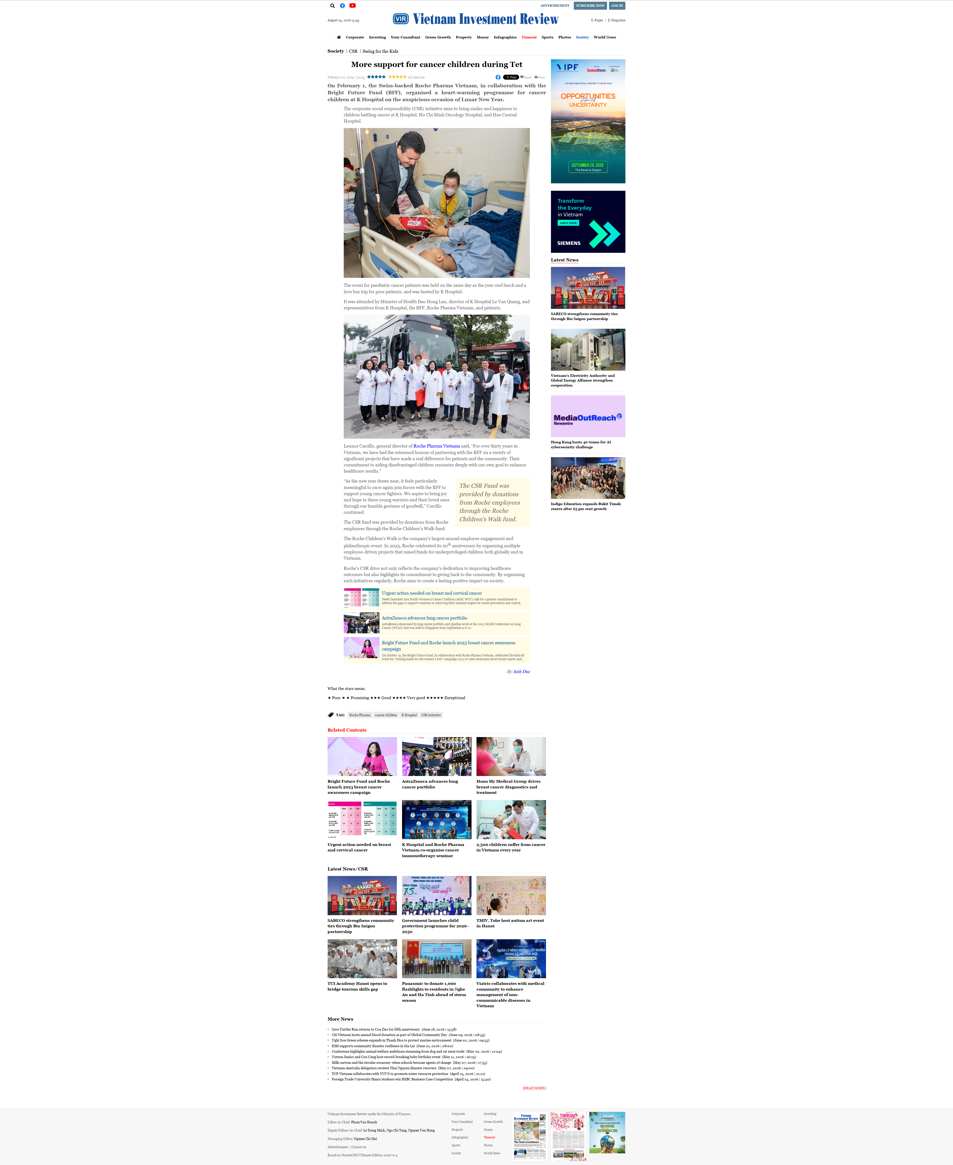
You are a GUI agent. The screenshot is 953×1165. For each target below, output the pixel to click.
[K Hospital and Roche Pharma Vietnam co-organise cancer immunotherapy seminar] (437, 819)
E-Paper (597, 20)
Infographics (505, 37)
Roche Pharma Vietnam (436, 446)
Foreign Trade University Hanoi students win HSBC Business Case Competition (393, 1078)
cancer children (386, 714)
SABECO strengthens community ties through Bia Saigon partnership (361, 926)
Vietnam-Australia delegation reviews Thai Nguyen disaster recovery (384, 1067)
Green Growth (438, 37)
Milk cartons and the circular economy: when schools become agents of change (392, 1062)
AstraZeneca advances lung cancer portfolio (424, 618)
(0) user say (416, 77)
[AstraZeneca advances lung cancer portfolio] (437, 756)
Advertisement (555, 5)
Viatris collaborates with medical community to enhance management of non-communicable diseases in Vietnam (510, 994)
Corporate (355, 37)
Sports (547, 37)
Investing (377, 37)
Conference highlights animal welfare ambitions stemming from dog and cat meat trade (398, 1051)
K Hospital (409, 714)
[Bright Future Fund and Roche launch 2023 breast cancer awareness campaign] (362, 756)
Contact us (358, 1146)
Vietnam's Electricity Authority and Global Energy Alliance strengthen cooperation (583, 380)
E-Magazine (616, 20)
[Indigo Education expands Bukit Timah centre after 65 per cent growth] (588, 478)
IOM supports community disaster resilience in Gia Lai (373, 1045)
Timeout (529, 37)
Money (483, 37)
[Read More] (534, 1088)
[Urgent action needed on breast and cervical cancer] (362, 819)
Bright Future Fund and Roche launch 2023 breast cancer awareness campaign (448, 646)
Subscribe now (590, 5)
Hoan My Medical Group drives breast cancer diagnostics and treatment (508, 787)
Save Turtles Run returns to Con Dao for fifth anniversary (376, 1029)
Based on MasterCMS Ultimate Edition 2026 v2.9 (362, 1155)
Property (464, 37)
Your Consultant (405, 37)
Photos (564, 37)
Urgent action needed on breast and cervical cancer (432, 593)
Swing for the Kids (380, 51)
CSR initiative (431, 714)
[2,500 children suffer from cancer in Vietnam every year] (511, 819)
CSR (353, 51)
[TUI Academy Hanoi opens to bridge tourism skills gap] (362, 958)
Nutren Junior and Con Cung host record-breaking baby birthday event (386, 1056)
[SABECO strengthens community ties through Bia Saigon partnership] (362, 895)
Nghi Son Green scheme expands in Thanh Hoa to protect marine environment (392, 1039)
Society (582, 37)
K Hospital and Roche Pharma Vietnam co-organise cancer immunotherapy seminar (433, 850)
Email (527, 77)
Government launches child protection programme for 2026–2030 (435, 926)
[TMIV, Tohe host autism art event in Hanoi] (511, 895)
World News (605, 37)
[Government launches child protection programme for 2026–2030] (437, 895)
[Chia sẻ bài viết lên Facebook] (498, 77)
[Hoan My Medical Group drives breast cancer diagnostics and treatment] (511, 756)
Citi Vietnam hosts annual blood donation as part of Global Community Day (390, 1034)
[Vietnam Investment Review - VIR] (476, 31)
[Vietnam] (588, 350)
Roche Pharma (360, 714)
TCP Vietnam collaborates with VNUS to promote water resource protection (390, 1073)
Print (541, 77)
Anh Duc (521, 671)
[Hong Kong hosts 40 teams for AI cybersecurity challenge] (588, 416)
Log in (617, 5)
